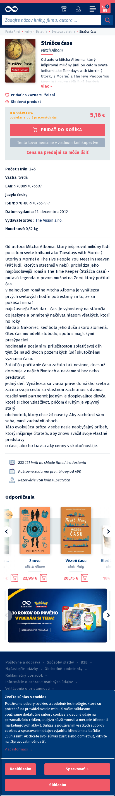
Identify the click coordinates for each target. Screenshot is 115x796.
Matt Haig (76, 567)
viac (45, 86)
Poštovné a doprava (22, 662)
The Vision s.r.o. (49, 220)
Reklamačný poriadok (24, 675)
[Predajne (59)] (64, 9)
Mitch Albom (52, 50)
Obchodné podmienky (64, 669)
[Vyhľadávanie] (107, 20)
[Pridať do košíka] (14, 578)
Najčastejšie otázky (21, 669)
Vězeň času (76, 560)
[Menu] (93, 10)
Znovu (34, 560)
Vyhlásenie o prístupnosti (27, 688)
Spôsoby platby (60, 662)
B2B (84, 662)
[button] (20, 769)
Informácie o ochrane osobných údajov (39, 682)
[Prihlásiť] (78, 9)
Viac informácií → (19, 749)
